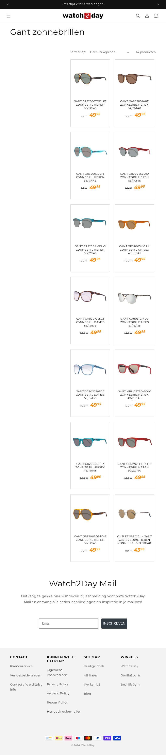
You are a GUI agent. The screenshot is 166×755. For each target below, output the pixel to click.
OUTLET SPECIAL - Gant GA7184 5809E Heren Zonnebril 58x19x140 (134, 540)
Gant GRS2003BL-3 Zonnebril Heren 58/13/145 (90, 177)
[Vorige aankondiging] (7, 4)
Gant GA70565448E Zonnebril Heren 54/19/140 (134, 105)
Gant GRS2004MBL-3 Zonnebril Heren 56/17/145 (90, 250)
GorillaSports (131, 675)
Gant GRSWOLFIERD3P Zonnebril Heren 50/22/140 (135, 467)
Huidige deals (94, 666)
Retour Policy (57, 702)
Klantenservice (21, 666)
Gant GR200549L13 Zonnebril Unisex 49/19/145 (90, 467)
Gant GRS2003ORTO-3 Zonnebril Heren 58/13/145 (90, 540)
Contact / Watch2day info (26, 687)
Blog (87, 693)
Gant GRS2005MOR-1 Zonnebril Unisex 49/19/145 (134, 250)
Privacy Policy (58, 684)
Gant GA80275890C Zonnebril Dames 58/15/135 (90, 395)
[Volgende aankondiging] (158, 4)
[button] (8, 15)
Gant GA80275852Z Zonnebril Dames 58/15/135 (90, 322)
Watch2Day (129, 666)
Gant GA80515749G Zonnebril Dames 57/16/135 (134, 322)
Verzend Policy (58, 693)
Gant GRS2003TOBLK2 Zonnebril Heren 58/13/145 (90, 105)
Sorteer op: (78, 52)
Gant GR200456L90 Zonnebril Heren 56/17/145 (134, 177)
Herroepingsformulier (63, 711)
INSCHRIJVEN (114, 623)
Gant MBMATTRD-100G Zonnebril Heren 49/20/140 (134, 395)
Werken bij (92, 684)
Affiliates (91, 675)
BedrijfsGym (130, 684)
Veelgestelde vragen (25, 675)
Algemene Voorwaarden (57, 673)
